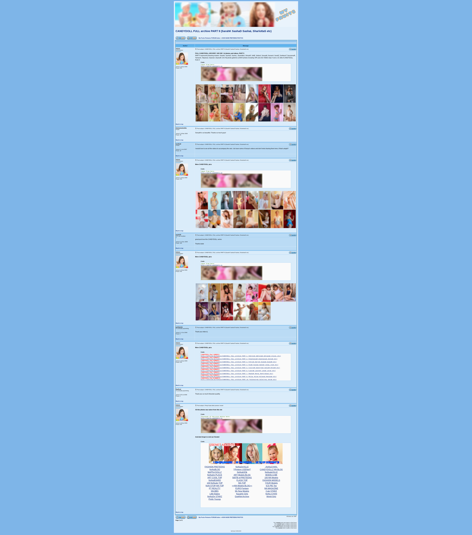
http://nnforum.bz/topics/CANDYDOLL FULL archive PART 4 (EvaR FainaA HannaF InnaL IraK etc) (239, 365)
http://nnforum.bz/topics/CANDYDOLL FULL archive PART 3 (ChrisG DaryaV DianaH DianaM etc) (239, 362)
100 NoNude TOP (215, 483)
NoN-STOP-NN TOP (215, 486)
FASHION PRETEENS (215, 467)
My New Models (242, 491)
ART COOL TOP (214, 478)
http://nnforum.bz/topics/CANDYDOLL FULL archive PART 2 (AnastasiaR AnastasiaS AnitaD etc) (239, 359)
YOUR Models (271, 483)
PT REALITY (214, 488)
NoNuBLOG (214, 470)
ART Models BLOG (242, 475)
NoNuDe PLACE (214, 475)
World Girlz (271, 496)
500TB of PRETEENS (242, 478)
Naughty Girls (242, 494)
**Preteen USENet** (242, 470)
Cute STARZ (271, 491)
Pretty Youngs (215, 499)
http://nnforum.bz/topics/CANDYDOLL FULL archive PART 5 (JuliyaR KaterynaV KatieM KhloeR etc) (240, 368)
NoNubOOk (242, 472)
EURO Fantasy (242, 488)
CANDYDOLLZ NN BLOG (271, 470)
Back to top (179, 124)
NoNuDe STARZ (214, 496)
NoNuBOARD (215, 480)
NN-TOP (242, 483)
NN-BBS (215, 491)
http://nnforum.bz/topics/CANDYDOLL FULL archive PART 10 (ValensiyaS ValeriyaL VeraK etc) (239, 379)
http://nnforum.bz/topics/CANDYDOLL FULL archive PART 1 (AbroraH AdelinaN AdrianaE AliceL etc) (241, 356)
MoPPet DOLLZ (215, 472)
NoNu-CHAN (271, 494)
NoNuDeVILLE (242, 467)
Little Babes (215, 494)
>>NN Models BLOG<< (242, 486)
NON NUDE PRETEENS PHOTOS (232, 38)
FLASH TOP (242, 480)
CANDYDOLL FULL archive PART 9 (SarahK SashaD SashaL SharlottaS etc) (224, 31)
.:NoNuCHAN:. (271, 467)
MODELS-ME (271, 475)
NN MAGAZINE (271, 488)
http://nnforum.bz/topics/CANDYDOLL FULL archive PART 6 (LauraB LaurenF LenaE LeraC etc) (238, 370)
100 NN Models (271, 478)
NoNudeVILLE (271, 472)
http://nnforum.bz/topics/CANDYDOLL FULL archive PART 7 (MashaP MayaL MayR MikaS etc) (237, 373)
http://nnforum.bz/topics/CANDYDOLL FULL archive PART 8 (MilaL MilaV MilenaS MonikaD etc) (239, 376)
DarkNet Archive (242, 496)
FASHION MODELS (271, 480)
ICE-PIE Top (271, 486)
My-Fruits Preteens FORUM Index (209, 38)
